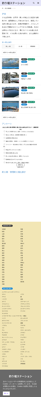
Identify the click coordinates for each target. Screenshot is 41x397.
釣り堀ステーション (20, 376)
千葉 (21, 241)
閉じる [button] (6, 393)
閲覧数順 (32, 46)
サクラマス (5, 311)
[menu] (38, 3)
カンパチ (22, 342)
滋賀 (3, 260)
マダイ (22, 339)
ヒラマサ (22, 344)
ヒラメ (4, 347)
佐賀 (3, 277)
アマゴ (4, 296)
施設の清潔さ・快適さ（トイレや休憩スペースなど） (20, 141)
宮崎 (3, 279)
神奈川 (22, 243)
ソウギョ (4, 325)
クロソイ (4, 356)
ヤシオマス (5, 313)
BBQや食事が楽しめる (12, 153)
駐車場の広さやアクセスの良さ (14, 159)
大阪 (21, 255)
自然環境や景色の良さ (12, 138)
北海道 (4, 229)
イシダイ (22, 349)
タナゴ (4, 301)
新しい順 (8, 46)
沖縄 (3, 284)
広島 (3, 272)
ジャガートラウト (7, 308)
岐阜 (3, 255)
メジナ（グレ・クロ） (26, 356)
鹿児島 (22, 281)
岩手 (21, 231)
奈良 (3, 262)
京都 (3, 258)
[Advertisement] (20, 197)
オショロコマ (24, 318)
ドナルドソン (5, 304)
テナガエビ (5, 366)
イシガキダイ (5, 351)
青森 (21, 229)
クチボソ (22, 332)
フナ (3, 328)
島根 (21, 269)
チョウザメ (23, 337)
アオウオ (22, 325)
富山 (3, 250)
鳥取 (3, 269)
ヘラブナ (4, 299)
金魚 (21, 299)
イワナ (22, 294)
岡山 (21, 272)
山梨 (21, 246)
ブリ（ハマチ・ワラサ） (8, 342)
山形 (3, 234)
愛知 (21, 253)
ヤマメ (4, 294)
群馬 (21, 238)
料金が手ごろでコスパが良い (13, 150)
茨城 (21, 236)
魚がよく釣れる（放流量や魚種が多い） (16, 135)
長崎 (21, 277)
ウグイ (22, 328)
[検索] (34, 3)
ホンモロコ (5, 332)
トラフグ (4, 363)
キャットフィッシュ (7, 337)
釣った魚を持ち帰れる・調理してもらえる (17, 156)
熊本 (3, 281)
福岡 (21, 274)
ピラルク (4, 339)
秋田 (3, 231)
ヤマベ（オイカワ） (25, 330)
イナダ (22, 347)
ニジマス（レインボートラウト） (11, 292)
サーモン (22, 361)
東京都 (4, 243)
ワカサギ (4, 335)
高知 (3, 267)
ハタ (3, 359)
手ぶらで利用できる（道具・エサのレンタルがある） (20, 131)
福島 (3, 236)
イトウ (4, 318)
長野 (3, 248)
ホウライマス (5, 320)
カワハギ (4, 361)
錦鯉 (21, 323)
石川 (21, 250)
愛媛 (21, 265)
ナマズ (22, 335)
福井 (3, 253)
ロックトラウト (6, 306)
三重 (21, 260)
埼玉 (3, 241)
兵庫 (21, 258)
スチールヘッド (24, 301)
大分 (21, 279)
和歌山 (22, 262)
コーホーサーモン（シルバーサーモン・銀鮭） (14, 316)
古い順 (20, 46)
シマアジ (4, 344)
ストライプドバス (7, 323)
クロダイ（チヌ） (7, 349)
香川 (21, 267)
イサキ (4, 354)
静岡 (3, 246)
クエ (21, 359)
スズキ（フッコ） (25, 351)
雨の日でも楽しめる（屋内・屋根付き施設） (18, 162)
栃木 (3, 238)
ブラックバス (24, 320)
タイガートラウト (25, 308)
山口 (3, 274)
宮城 (21, 234)
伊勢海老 (22, 363)
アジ (21, 354)
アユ (3, 330)
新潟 (21, 248)
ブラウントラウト (25, 304)
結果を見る (20, 167)
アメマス (22, 311)
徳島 (3, 265)
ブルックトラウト (25, 306)
